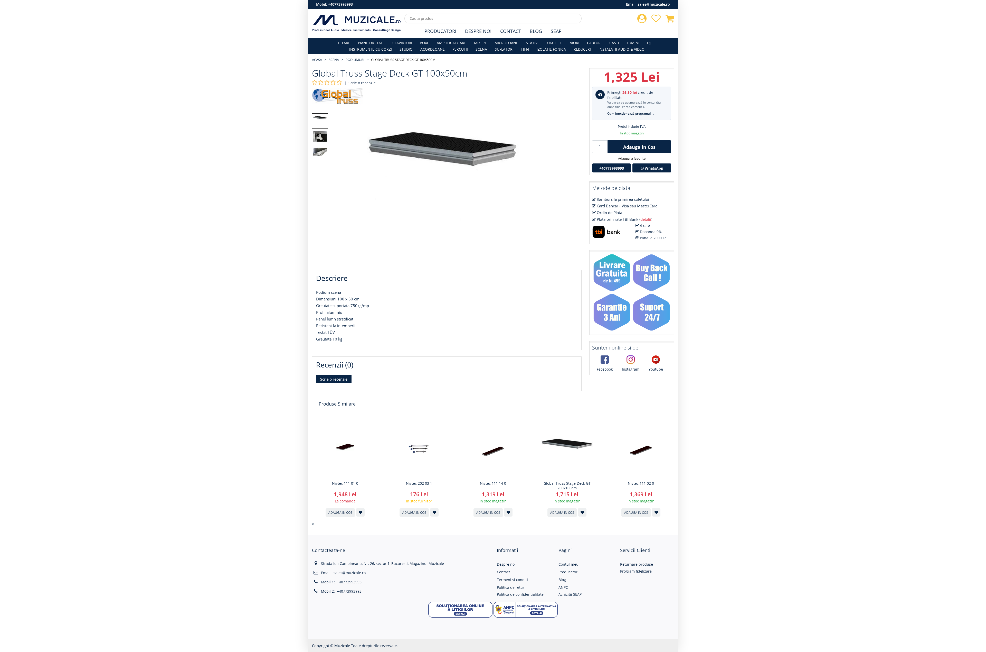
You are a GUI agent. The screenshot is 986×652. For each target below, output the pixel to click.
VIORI (574, 42)
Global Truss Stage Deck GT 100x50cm (403, 59)
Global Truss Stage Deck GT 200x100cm (567, 485)
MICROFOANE (506, 42)
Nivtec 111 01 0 (345, 483)
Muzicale (342, 645)
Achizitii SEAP (570, 594)
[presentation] (312, 524)
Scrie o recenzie (362, 82)
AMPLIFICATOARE (451, 42)
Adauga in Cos (639, 147)
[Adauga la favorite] (360, 512)
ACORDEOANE (432, 49)
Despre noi (506, 564)
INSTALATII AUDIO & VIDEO (621, 49)
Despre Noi (478, 31)
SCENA (481, 49)
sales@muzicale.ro (654, 4)
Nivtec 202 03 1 (419, 483)
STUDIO (406, 49)
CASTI (614, 42)
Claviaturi (402, 42)
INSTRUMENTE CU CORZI (370, 49)
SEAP (556, 31)
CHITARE (343, 42)
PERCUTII (460, 49)
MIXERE (480, 42)
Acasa (317, 59)
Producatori (440, 31)
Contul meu (568, 564)
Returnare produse (636, 564)
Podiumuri (355, 59)
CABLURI (594, 42)
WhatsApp (653, 168)
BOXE (424, 42)
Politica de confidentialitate (520, 594)
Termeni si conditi (512, 579)
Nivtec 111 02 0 (641, 483)
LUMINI (633, 42)
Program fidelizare (636, 571)
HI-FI (525, 49)
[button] (460, 609)
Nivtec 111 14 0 (493, 483)
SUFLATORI (504, 49)
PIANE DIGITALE (371, 42)
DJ (649, 42)
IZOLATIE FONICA (551, 49)
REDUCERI (582, 49)
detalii (645, 219)
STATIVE (532, 42)
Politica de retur (510, 587)
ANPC (563, 587)
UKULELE (554, 42)
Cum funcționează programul (631, 113)
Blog (536, 31)
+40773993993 (340, 4)
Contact (510, 31)
